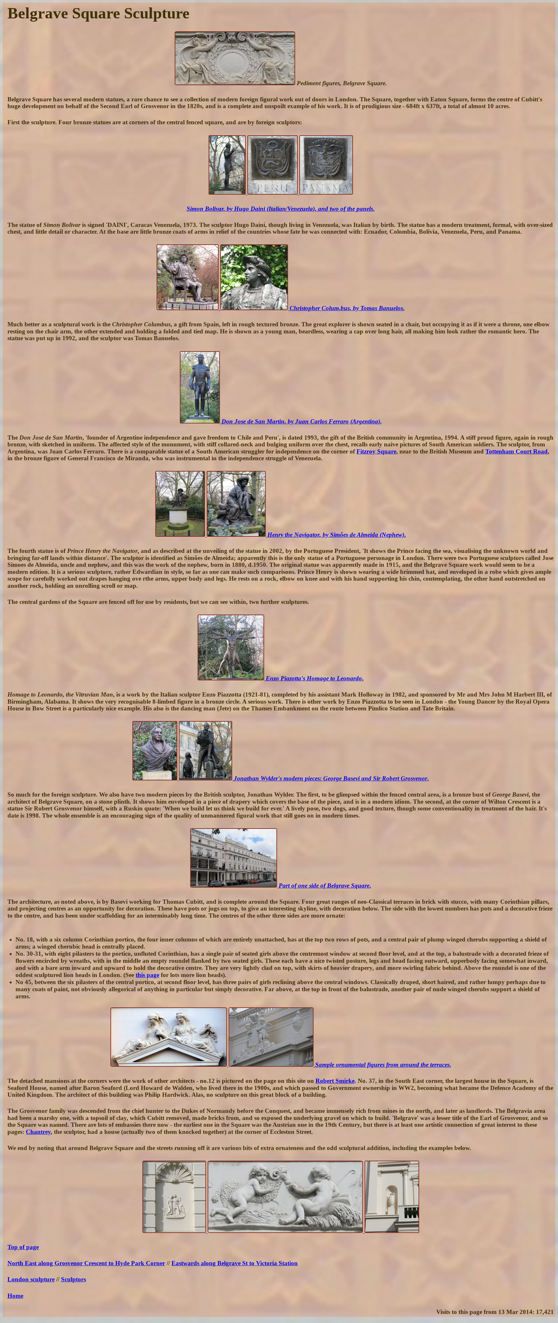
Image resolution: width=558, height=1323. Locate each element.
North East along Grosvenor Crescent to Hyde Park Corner (86, 1263)
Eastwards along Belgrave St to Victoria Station (234, 1263)
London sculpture (31, 1279)
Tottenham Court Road (516, 451)
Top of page (23, 1247)
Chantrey (38, 1131)
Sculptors (73, 1279)
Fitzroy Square (376, 451)
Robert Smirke (335, 1080)
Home (15, 1295)
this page (147, 975)
